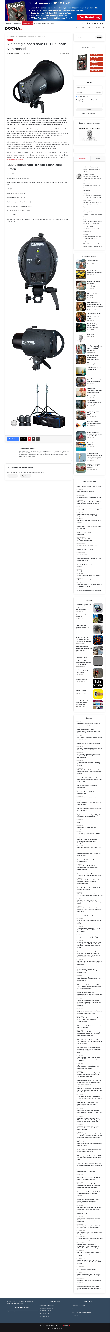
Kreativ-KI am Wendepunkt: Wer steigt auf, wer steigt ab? (94, 402)
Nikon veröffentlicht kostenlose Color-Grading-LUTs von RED (84, 648)
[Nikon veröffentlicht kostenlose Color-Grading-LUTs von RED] (98, 650)
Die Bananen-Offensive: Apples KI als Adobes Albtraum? (94, 465)
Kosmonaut (86, 193)
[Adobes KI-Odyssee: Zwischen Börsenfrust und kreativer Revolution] (81, 436)
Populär (97, 158)
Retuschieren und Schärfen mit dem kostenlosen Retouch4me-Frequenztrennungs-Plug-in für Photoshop (84, 661)
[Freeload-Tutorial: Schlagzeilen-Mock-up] (98, 629)
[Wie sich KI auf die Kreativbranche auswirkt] (81, 425)
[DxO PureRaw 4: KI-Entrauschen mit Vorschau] (81, 274)
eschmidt (85, 242)
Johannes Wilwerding (14, 53)
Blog (83, 27)
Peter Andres (87, 200)
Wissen (91, 27)
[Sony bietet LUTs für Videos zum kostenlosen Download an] (98, 673)
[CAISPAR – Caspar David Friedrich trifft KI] (81, 371)
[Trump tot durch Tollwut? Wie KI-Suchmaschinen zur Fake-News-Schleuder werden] (81, 317)
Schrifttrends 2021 (81, 679)
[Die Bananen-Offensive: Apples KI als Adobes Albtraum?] (81, 468)
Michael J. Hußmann (88, 174)
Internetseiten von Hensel (15, 159)
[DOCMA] (13, 28)
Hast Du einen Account (89, 113)
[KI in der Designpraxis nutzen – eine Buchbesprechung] (81, 327)
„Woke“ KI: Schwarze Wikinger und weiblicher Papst (94, 412)
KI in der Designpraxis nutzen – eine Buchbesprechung (93, 325)
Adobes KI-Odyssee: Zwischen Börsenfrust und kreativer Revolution (95, 434)
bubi (84, 165)
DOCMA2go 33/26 (44, 1316)
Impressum (75, 1315)
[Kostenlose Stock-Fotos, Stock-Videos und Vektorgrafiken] (98, 704)
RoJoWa (85, 210)
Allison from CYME (88, 227)
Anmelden (89, 109)
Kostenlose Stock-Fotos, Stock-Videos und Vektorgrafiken (83, 702)
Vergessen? (98, 92)
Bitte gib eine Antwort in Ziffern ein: (87, 100)
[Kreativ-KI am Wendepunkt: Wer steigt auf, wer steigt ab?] (81, 404)
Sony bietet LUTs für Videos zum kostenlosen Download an (83, 670)
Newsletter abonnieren (78, 1305)
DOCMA (66, 1325)
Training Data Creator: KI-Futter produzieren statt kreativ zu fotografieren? (94, 379)
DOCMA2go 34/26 (44, 1313)
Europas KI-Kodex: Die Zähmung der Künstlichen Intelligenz (94, 293)
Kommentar (82, 158)
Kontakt (74, 1308)
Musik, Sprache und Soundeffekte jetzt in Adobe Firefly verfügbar (54, 23)
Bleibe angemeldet (82, 96)
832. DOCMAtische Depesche (48, 1311)
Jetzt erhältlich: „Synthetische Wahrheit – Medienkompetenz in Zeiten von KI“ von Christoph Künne (94, 392)
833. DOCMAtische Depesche (48, 1308)
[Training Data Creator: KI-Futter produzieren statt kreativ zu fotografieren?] (81, 382)
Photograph (86, 183)
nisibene (85, 234)
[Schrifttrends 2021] (98, 683)
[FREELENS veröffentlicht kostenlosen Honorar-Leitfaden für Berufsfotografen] (98, 608)
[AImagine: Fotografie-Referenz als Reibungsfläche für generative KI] (81, 285)
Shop (77, 27)
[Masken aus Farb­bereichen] (98, 618)
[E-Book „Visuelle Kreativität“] (98, 694)
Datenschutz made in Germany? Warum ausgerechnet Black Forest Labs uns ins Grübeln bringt (93, 359)
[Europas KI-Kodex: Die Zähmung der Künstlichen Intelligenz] (81, 296)
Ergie (84, 219)
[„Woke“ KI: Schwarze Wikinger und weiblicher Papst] (81, 415)
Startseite (11, 36)
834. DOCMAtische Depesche (48, 1305)
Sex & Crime (90, 334)
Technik (17, 36)
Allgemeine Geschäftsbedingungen (81, 1312)
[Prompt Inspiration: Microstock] (81, 264)
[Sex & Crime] (81, 338)
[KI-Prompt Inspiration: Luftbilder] (81, 446)
